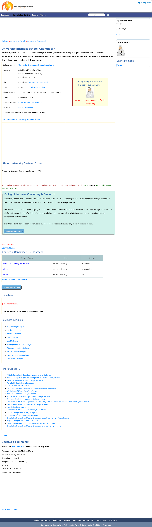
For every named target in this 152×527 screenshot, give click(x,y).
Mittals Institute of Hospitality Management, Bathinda (29, 375)
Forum (35, 15)
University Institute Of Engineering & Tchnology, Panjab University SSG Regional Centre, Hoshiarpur (48, 402)
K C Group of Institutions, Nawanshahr (22, 415)
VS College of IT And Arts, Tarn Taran (22, 391)
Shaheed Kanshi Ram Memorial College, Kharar (26, 399)
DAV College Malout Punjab (18, 385)
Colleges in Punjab (17, 41)
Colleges (5, 41)
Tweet (5, 435)
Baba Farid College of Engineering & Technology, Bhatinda (31, 423)
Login (139, 2)
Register (147, 2)
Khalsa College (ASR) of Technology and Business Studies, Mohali (33, 377)
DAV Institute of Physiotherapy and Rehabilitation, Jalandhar (31, 388)
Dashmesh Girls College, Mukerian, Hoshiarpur (26, 410)
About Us (57, 520)
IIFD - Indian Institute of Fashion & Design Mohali (27, 404)
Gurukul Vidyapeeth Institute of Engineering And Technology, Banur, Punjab (38, 418)
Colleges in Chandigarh (36, 41)
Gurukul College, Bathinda (17, 407)
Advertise (113, 520)
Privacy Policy (89, 520)
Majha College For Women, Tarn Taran (22, 420)
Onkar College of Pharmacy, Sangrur (22, 412)
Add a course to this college (14, 279)
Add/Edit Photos (8, 248)
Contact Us (67, 520)
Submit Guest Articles (42, 520)
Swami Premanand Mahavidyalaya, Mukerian (25, 380)
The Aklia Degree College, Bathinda (21, 393)
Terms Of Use (101, 520)
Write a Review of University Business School (21, 119)
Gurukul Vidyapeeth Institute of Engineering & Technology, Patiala (34, 426)
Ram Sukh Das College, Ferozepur (21, 383)
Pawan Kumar (18, 446)
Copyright (77, 520)
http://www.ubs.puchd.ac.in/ (30, 102)
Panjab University (25, 107)
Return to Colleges (10, 509)
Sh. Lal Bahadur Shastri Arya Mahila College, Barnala (28, 396)
